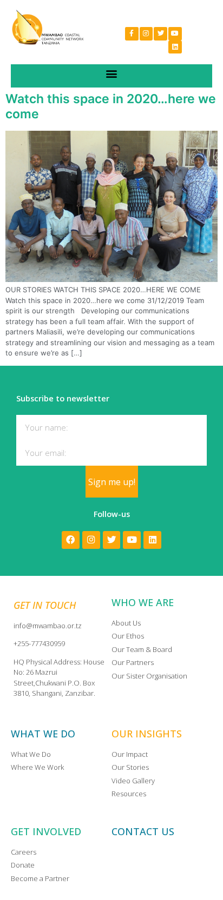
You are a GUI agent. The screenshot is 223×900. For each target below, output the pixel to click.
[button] (112, 73)
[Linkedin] (175, 47)
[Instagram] (146, 34)
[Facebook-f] (132, 34)
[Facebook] (71, 540)
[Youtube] (175, 34)
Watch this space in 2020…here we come (110, 106)
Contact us (143, 831)
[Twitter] (160, 34)
